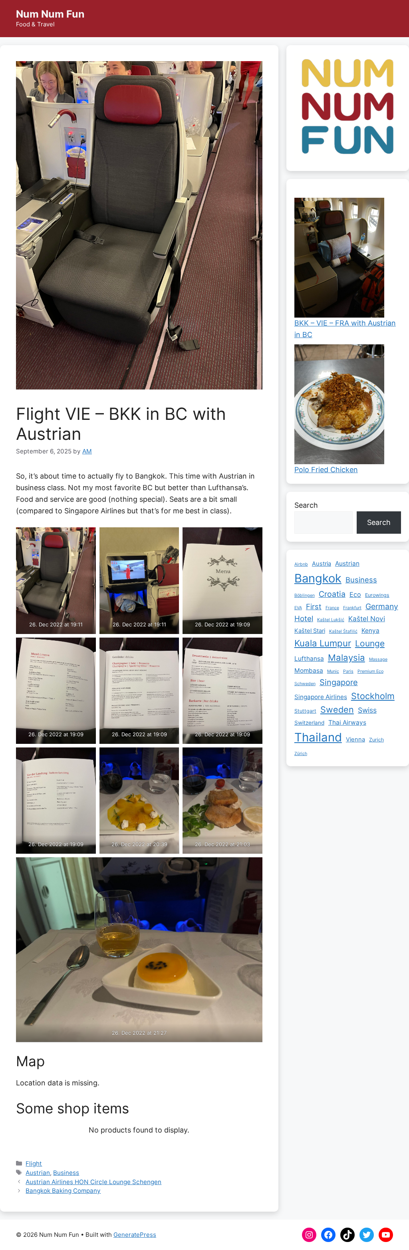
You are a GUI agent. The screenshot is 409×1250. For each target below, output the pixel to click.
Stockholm (373, 696)
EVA (298, 607)
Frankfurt (352, 607)
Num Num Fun (50, 14)
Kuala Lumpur (322, 643)
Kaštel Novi (366, 618)
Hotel (303, 618)
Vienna (355, 739)
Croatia (332, 594)
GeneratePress (134, 1234)
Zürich (300, 753)
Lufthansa (309, 658)
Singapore (339, 682)
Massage (378, 659)
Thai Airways (347, 722)
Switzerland (309, 722)
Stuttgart (305, 711)
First (314, 606)
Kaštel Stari (309, 630)
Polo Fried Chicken (326, 469)
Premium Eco (370, 671)
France (332, 607)
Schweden (305, 683)
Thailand (318, 737)
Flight (34, 1163)
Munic (333, 671)
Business (66, 1172)
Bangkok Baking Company (63, 1190)
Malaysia (346, 657)
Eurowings (377, 595)
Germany (381, 606)
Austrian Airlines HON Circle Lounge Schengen (93, 1182)
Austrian (38, 1172)
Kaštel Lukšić (330, 619)
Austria (321, 563)
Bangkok (317, 578)
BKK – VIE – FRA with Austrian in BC (345, 329)
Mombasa (308, 670)
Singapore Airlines (320, 697)
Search (306, 505)
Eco (355, 594)
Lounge (370, 643)
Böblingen (304, 595)
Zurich (376, 740)
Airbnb (301, 564)
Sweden (337, 709)
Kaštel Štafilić (343, 631)
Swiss (367, 710)
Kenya (370, 630)
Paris (348, 671)
